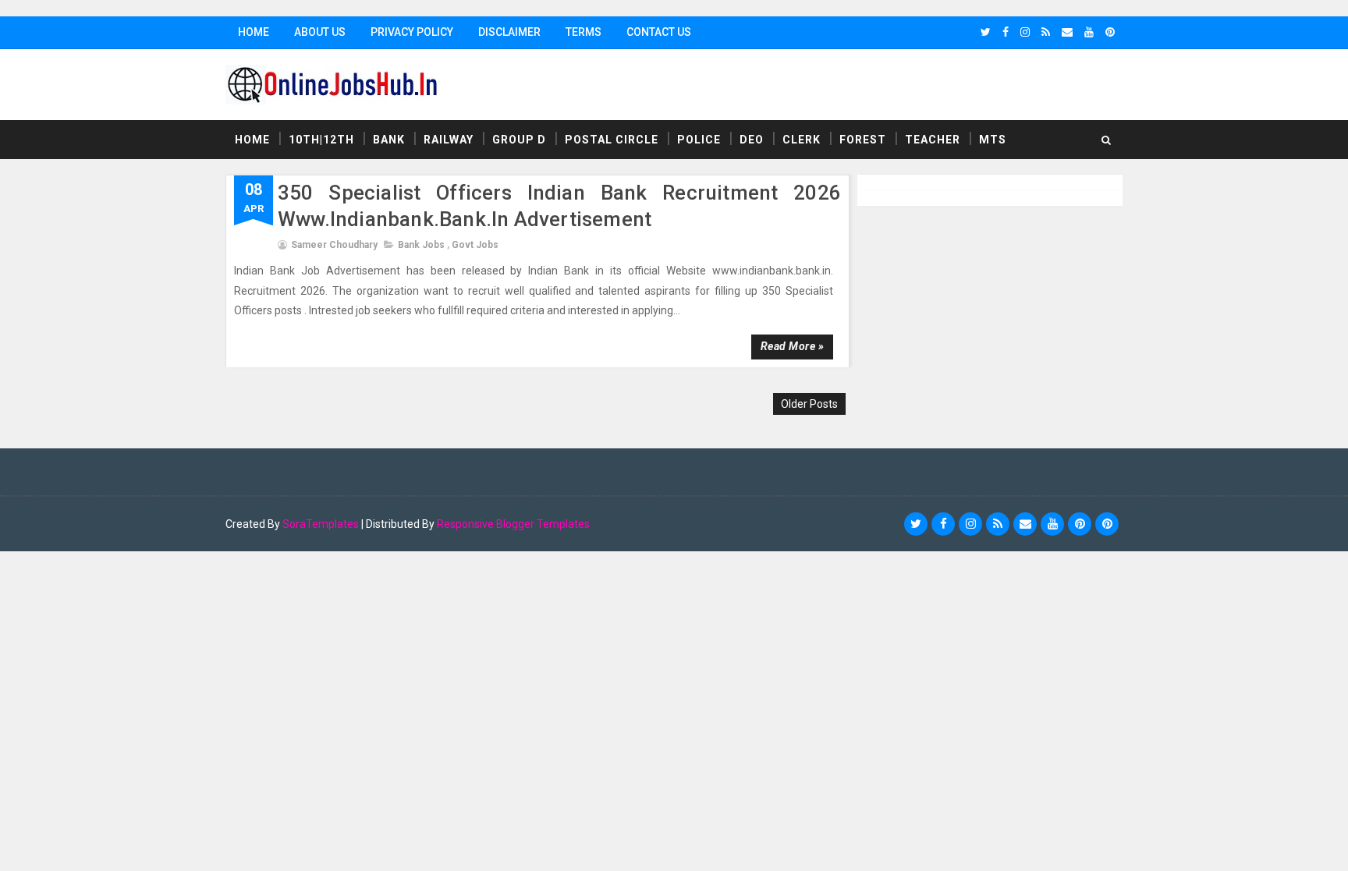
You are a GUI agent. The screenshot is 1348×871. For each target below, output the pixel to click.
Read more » (793, 346)
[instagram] (1025, 32)
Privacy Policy (412, 32)
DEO (752, 139)
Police (699, 139)
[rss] (1046, 32)
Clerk (801, 139)
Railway (449, 139)
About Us (320, 32)
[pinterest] (1110, 32)
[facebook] (1006, 32)
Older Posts (809, 404)
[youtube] (1089, 32)
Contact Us (658, 32)
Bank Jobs (421, 244)
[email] (1067, 32)
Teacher (932, 139)
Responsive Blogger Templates (513, 524)
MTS (992, 139)
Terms (583, 32)
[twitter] (986, 32)
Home (253, 32)
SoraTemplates (320, 524)
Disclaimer (509, 32)
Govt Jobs (475, 244)
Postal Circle (611, 139)
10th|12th (321, 139)
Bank (389, 139)
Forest (862, 139)
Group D (519, 139)
